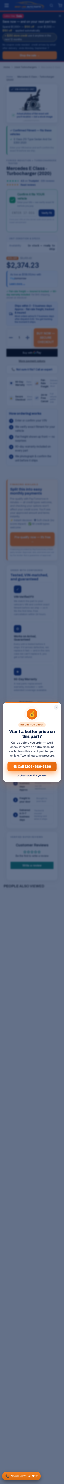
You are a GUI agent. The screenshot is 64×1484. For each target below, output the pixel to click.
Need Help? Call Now (21, 1476)
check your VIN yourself (33, 775)
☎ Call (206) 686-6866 (32, 766)
